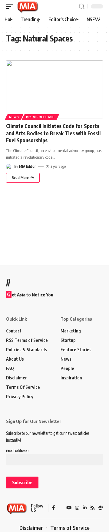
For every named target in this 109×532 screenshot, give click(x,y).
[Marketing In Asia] (27, 6)
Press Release (40, 117)
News (14, 117)
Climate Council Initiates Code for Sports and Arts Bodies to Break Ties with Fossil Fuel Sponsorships (53, 133)
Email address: (17, 451)
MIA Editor (27, 166)
